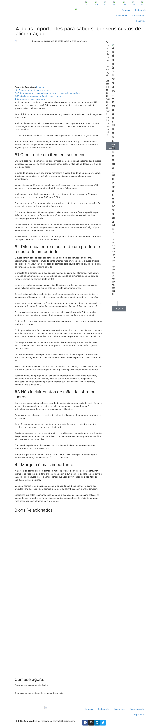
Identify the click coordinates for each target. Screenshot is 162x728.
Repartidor (141, 21)
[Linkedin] (97, 723)
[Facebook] (85, 723)
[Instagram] (91, 723)
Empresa (126, 10)
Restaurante (140, 10)
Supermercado (139, 15)
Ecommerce (121, 15)
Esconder (40, 87)
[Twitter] (103, 723)
